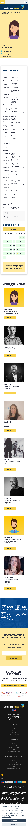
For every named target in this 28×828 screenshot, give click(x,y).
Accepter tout (14, 820)
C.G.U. (14, 732)
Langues (3, 803)
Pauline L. (8, 309)
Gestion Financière (14, 798)
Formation (11, 797)
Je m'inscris (14, 658)
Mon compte (14, 745)
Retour (4, 12)
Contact (14, 728)
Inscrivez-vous (10, 2)
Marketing (18, 803)
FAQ (14, 749)
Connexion (14, 743)
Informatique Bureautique (14, 799)
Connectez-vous (19, 2)
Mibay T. (8, 384)
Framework (18, 797)
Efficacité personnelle (7, 796)
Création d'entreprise (14, 795)
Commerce (4, 795)
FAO (5, 797)
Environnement (18, 796)
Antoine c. (8, 347)
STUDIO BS (18, 787)
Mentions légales (14, 734)
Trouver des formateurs (14, 764)
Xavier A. (8, 498)
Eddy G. (7, 459)
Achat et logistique (6, 793)
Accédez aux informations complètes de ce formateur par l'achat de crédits (14, 267)
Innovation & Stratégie (12, 802)
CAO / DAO (23, 793)
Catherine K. (9, 577)
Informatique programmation (9, 801)
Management (10, 803)
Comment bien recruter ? (14, 768)
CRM (22, 795)
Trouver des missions (14, 747)
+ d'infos (10, 318)
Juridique (22, 802)
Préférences (14, 824)
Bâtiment (16, 793)
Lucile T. (8, 422)
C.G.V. (14, 730)
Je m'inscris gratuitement (14, 686)
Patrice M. (8, 537)
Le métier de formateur (14, 751)
